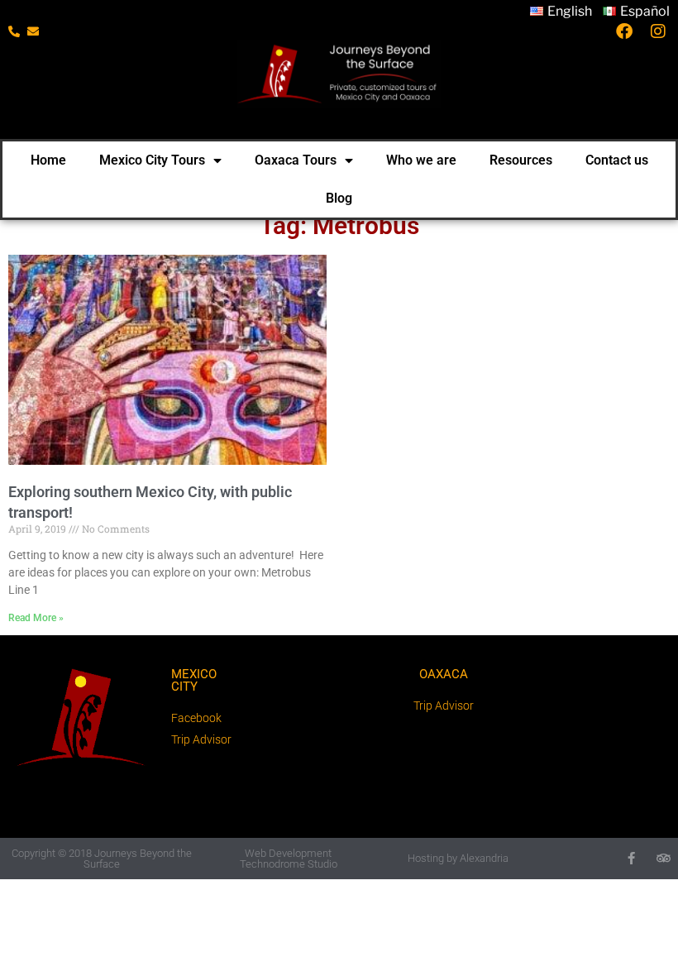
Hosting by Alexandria (458, 858)
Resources (520, 160)
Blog (339, 198)
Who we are (421, 160)
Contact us (616, 160)
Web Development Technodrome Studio (288, 858)
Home (48, 160)
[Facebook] (631, 858)
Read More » (36, 618)
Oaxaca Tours (296, 160)
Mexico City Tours (152, 160)
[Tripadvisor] (663, 858)
